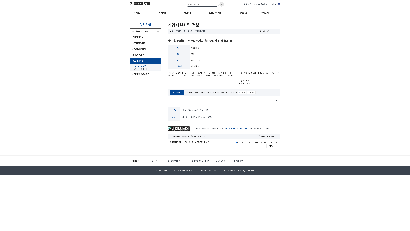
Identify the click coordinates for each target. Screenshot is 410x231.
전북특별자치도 (248, 4)
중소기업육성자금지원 (140, 69)
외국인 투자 (137, 55)
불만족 (264, 142)
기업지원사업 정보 (139, 66)
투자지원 (163, 12)
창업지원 (188, 12)
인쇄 (260, 31)
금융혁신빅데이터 (262, 4)
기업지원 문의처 (139, 49)
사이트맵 (274, 4)
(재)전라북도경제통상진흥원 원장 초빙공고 (197, 117)
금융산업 (243, 12)
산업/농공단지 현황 (140, 31)
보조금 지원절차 (139, 43)
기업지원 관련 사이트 (141, 74)
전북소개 (137, 12)
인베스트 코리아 (157, 161)
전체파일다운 (178, 92)
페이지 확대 (272, 31)
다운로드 (242, 92)
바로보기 (252, 92)
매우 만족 (240, 142)
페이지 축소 (276, 31)
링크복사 (268, 31)
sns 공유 (264, 31)
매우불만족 (274, 142)
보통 (256, 142)
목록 (275, 101)
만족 (249, 142)
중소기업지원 (137, 61)
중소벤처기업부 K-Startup (177, 161)
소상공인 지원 (215, 12)
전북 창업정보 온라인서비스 (201, 161)
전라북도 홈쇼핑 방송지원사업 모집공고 (196, 110)
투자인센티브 (137, 37)
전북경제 (265, 12)
